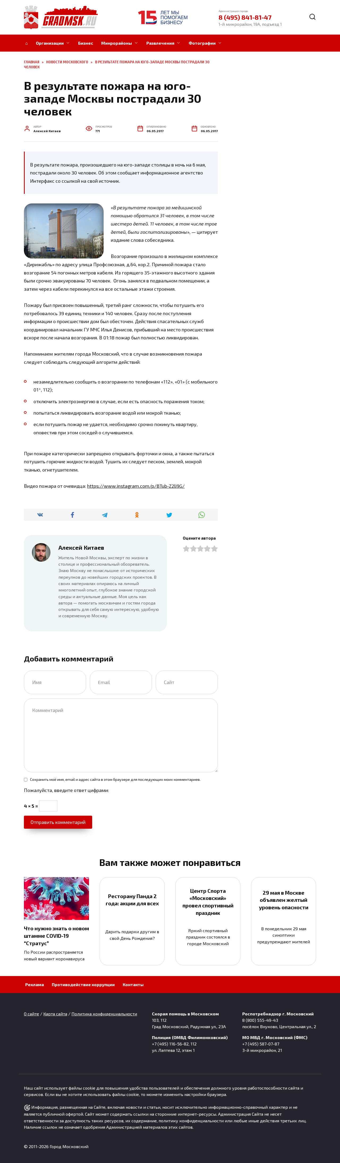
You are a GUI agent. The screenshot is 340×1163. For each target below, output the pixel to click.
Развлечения (160, 42)
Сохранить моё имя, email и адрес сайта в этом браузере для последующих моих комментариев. (115, 779)
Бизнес (85, 42)
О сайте (31, 1013)
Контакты (133, 984)
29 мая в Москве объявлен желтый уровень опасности (283, 899)
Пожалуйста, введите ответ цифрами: (66, 790)
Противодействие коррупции (83, 984)
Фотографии (202, 42)
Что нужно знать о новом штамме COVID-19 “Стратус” (56, 935)
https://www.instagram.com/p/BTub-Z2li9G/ (136, 486)
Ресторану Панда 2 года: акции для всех (132, 900)
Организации (50, 42)
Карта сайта (55, 1013)
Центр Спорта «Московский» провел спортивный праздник (207, 901)
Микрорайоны (116, 42)
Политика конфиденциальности (104, 1013)
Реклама (34, 984)
